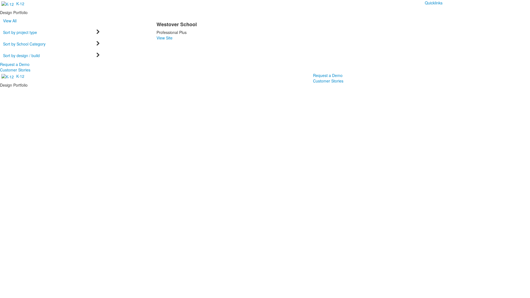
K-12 (20, 3)
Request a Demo (15, 64)
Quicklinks (433, 3)
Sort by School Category (24, 44)
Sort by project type (20, 32)
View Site (165, 38)
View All (10, 20)
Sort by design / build (21, 55)
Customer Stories (15, 70)
